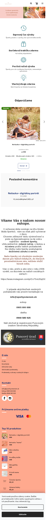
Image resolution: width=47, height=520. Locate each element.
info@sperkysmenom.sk (23, 297)
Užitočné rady (7, 367)
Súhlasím (22, 514)
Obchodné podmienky (10, 370)
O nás (4, 361)
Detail (22, 166)
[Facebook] (4, 398)
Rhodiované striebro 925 (25, 156)
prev (3, 122)
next (44, 122)
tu (29, 501)
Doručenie (5, 364)
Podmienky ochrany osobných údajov (15, 372)
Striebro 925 (9, 156)
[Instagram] (10, 398)
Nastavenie (22, 507)
